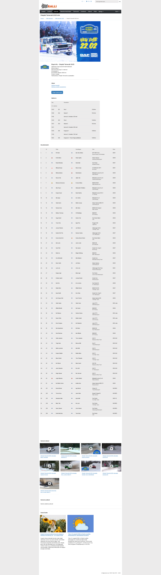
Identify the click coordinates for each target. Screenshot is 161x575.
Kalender (56, 11)
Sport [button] (117, 11)
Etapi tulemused (57, 92)
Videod (90, 11)
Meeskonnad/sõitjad (65, 11)
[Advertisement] (91, 6)
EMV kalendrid (49, 18)
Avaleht (43, 11)
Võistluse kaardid (55, 85)
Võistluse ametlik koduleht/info (58, 87)
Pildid (95, 11)
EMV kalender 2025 (59, 18)
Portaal (42, 18)
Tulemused (76, 11)
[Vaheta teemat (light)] (83, 1)
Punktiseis (83, 11)
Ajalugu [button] (101, 11)
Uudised (49, 11)
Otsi (120, 1)
